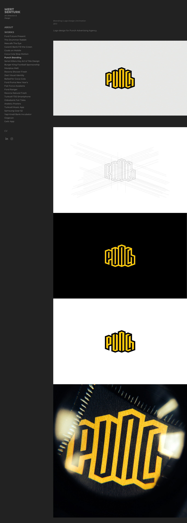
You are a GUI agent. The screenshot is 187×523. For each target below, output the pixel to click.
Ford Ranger (10, 89)
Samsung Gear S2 (13, 111)
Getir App (9, 121)
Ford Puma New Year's (16, 82)
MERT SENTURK (13, 11)
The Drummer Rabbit (15, 40)
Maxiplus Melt (11, 68)
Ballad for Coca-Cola (15, 79)
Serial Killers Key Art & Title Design (22, 61)
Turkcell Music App (14, 107)
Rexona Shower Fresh (15, 72)
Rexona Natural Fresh (15, 93)
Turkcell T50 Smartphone (17, 96)
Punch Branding (12, 57)
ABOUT (8, 27)
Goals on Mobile (12, 50)
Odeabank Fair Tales (15, 100)
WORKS (9, 32)
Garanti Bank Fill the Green (18, 47)
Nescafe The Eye (12, 43)
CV (5, 131)
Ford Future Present (14, 36)
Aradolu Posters (12, 103)
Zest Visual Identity (14, 75)
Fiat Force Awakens (14, 86)
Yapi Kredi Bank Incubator (17, 114)
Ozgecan (9, 118)
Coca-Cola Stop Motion (16, 54)
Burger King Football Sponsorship (22, 64)
